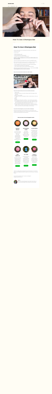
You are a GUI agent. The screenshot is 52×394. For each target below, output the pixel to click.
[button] (9, 6)
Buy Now (17, 142)
